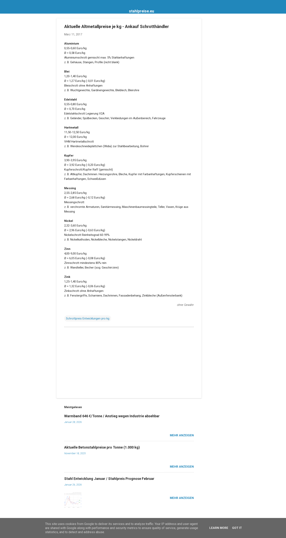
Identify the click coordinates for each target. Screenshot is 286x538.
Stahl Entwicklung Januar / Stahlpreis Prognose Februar (109, 479)
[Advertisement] (217, 76)
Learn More (218, 528)
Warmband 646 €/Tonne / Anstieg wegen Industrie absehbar (112, 416)
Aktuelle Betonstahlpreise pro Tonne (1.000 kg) (102, 447)
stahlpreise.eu (141, 11)
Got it (237, 528)
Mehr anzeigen (182, 435)
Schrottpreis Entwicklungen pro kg (87, 318)
